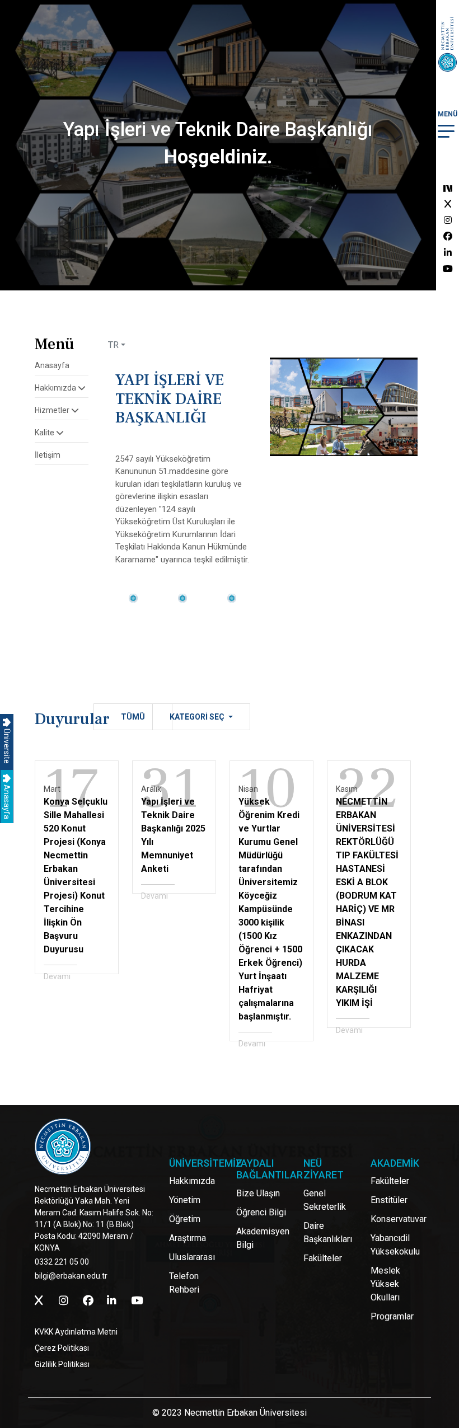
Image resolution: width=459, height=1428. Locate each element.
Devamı (57, 976)
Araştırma (187, 1238)
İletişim (47, 454)
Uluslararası (192, 1257)
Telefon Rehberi (184, 1283)
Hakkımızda (192, 1181)
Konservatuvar (399, 1219)
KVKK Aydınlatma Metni (76, 1331)
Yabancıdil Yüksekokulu (395, 1245)
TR (113, 345)
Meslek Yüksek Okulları (385, 1284)
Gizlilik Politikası (62, 1364)
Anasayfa (6, 801)
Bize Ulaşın (258, 1193)
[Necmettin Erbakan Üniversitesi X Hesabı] (447, 204)
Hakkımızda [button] (56, 387)
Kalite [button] (45, 432)
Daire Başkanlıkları (327, 1232)
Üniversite (6, 745)
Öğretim (184, 1219)
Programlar (392, 1316)
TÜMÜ (133, 716)
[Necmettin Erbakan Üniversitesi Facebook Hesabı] (447, 236)
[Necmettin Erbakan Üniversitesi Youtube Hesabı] (448, 269)
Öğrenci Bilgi (261, 1212)
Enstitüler (389, 1200)
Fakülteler (322, 1258)
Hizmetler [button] (53, 410)
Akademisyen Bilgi (262, 1238)
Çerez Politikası (62, 1348)
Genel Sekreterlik (324, 1200)
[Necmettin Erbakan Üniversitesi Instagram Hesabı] (448, 220)
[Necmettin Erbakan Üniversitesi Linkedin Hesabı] (448, 252)
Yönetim (184, 1200)
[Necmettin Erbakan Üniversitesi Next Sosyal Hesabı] (447, 187)
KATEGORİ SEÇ (198, 716)
